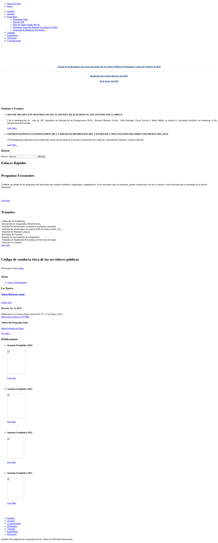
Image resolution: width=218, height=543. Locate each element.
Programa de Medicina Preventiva (29, 30)
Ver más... (6, 333)
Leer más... (12, 128)
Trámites (11, 32)
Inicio (9, 6)
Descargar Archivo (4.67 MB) (15, 317)
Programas (12, 16)
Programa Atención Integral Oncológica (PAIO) (35, 27)
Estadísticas (12, 35)
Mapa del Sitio (14, 3)
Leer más (5, 200)
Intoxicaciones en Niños (12, 328)
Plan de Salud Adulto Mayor (26, 24)
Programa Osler (20, 19)
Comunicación (14, 40)
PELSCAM (18, 22)
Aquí (21, 268)
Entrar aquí (6, 302)
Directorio (12, 38)
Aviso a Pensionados (17, 282)
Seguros (11, 14)
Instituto (11, 11)
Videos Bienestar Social (12, 294)
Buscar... (5, 156)
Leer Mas (11, 503)
